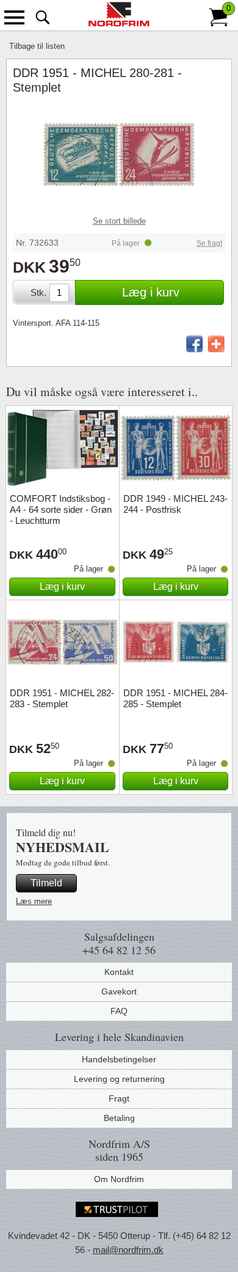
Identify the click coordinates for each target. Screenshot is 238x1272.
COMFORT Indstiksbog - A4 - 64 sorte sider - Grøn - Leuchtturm (61, 509)
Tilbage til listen (37, 46)
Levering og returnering (119, 1079)
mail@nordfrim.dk (128, 1249)
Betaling (119, 1118)
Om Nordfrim (119, 1179)
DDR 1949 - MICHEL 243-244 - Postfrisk (175, 504)
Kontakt (119, 972)
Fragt (119, 1098)
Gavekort (119, 991)
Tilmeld (46, 883)
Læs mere (34, 901)
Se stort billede (119, 221)
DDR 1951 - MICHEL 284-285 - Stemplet (175, 698)
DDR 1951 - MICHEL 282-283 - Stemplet (62, 698)
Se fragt (209, 243)
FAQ (119, 1011)
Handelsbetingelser (119, 1059)
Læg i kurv (150, 292)
